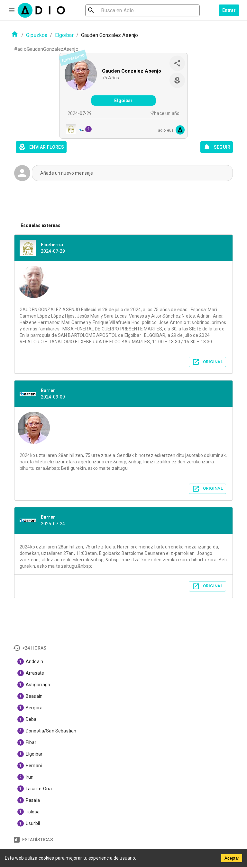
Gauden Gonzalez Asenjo (131, 71)
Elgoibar (64, 35)
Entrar (229, 10)
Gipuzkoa (36, 35)
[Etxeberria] (69, 130)
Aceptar (231, 858)
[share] (177, 63)
